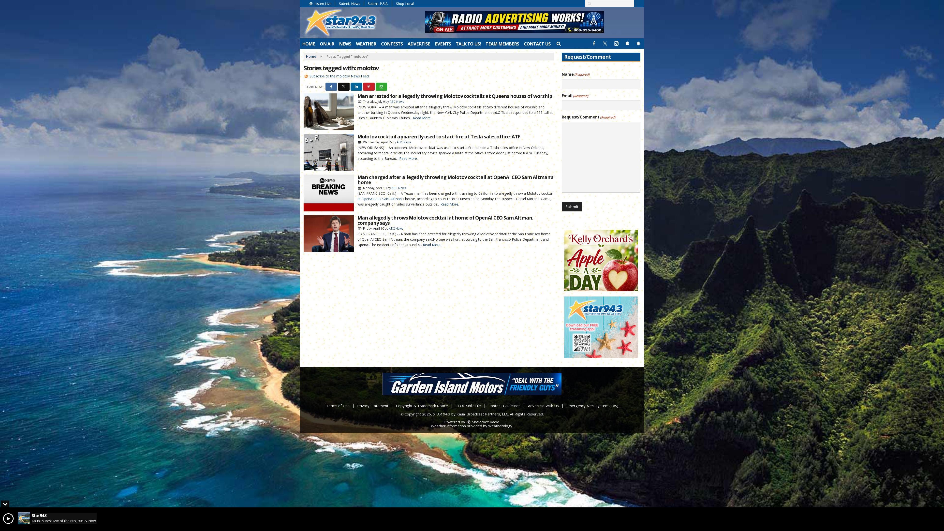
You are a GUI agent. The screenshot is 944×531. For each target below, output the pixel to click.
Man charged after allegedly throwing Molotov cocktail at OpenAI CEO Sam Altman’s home (455, 180)
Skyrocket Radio (485, 421)
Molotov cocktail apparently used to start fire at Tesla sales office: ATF (438, 136)
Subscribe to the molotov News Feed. (339, 76)
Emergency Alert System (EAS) (592, 405)
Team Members (502, 44)
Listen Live (322, 3)
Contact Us (537, 44)
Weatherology (500, 425)
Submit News (349, 3)
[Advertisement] (514, 22)
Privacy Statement (372, 405)
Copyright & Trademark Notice (422, 405)
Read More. (422, 118)
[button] (558, 43)
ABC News (397, 102)
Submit (571, 206)
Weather (366, 44)
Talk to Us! (468, 44)
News (345, 44)
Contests (392, 44)
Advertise (419, 44)
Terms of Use (338, 405)
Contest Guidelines (504, 405)
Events (443, 44)
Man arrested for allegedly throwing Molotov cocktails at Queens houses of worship (454, 96)
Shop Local (405, 3)
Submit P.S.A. (378, 3)
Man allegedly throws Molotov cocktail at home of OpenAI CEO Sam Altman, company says (445, 220)
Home (308, 44)
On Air (327, 44)
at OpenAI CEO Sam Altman (379, 198)
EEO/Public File (468, 405)
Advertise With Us (543, 405)
